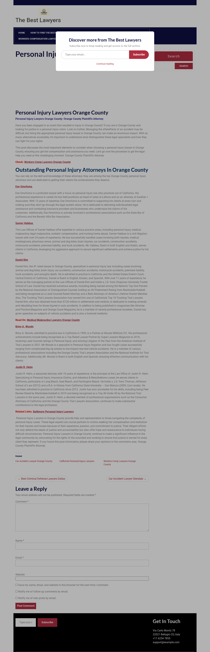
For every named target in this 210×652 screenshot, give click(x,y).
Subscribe (139, 54)
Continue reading (105, 63)
